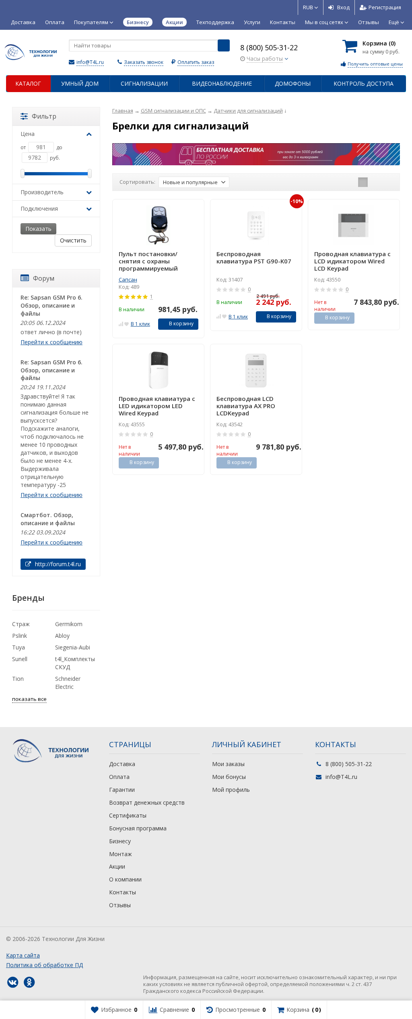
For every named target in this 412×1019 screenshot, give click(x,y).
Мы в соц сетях (324, 22)
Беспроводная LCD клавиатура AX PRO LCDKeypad (245, 406)
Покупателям (91, 22)
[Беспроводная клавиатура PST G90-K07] (256, 225)
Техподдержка (215, 22)
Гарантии (122, 789)
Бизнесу (120, 841)
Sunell (19, 659)
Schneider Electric (67, 682)
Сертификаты (127, 815)
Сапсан (128, 279)
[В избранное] (126, 323)
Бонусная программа (138, 828)
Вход (343, 7)
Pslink (19, 635)
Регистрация (385, 7)
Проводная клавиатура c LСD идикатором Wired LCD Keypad (352, 261)
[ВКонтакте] (12, 982)
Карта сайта (23, 955)
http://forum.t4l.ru (57, 564)
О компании (125, 879)
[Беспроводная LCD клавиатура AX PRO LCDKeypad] (256, 370)
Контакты (282, 22)
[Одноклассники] (29, 982)
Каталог (28, 83)
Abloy (62, 635)
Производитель (42, 192)
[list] (375, 182)
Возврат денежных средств (147, 802)
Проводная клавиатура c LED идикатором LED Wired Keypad (157, 406)
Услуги (252, 22)
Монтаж (120, 854)
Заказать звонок (143, 62)
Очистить (73, 240)
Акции (117, 866)
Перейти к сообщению (51, 342)
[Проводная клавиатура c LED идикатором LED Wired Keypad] (158, 370)
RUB (308, 7)
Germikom (68, 624)
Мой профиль (231, 789)
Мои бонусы (229, 777)
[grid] (363, 182)
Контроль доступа (363, 83)
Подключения (39, 208)
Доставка (23, 22)
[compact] (388, 182)
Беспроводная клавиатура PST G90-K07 (253, 257)
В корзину (181, 323)
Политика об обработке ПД (44, 965)
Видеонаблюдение (222, 83)
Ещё (394, 22)
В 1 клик (140, 323)
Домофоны (293, 83)
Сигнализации (144, 83)
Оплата (54, 22)
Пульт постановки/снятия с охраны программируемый (148, 261)
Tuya (18, 647)
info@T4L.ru (90, 62)
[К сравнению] (121, 323)
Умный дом (80, 83)
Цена (28, 134)
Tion (18, 678)
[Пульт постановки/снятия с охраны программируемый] (158, 225)
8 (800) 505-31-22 (269, 47)
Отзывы (368, 22)
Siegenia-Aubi (72, 647)
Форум (43, 278)
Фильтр (44, 116)
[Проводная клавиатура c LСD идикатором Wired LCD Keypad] (353, 225)
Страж (21, 624)
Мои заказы (228, 764)
